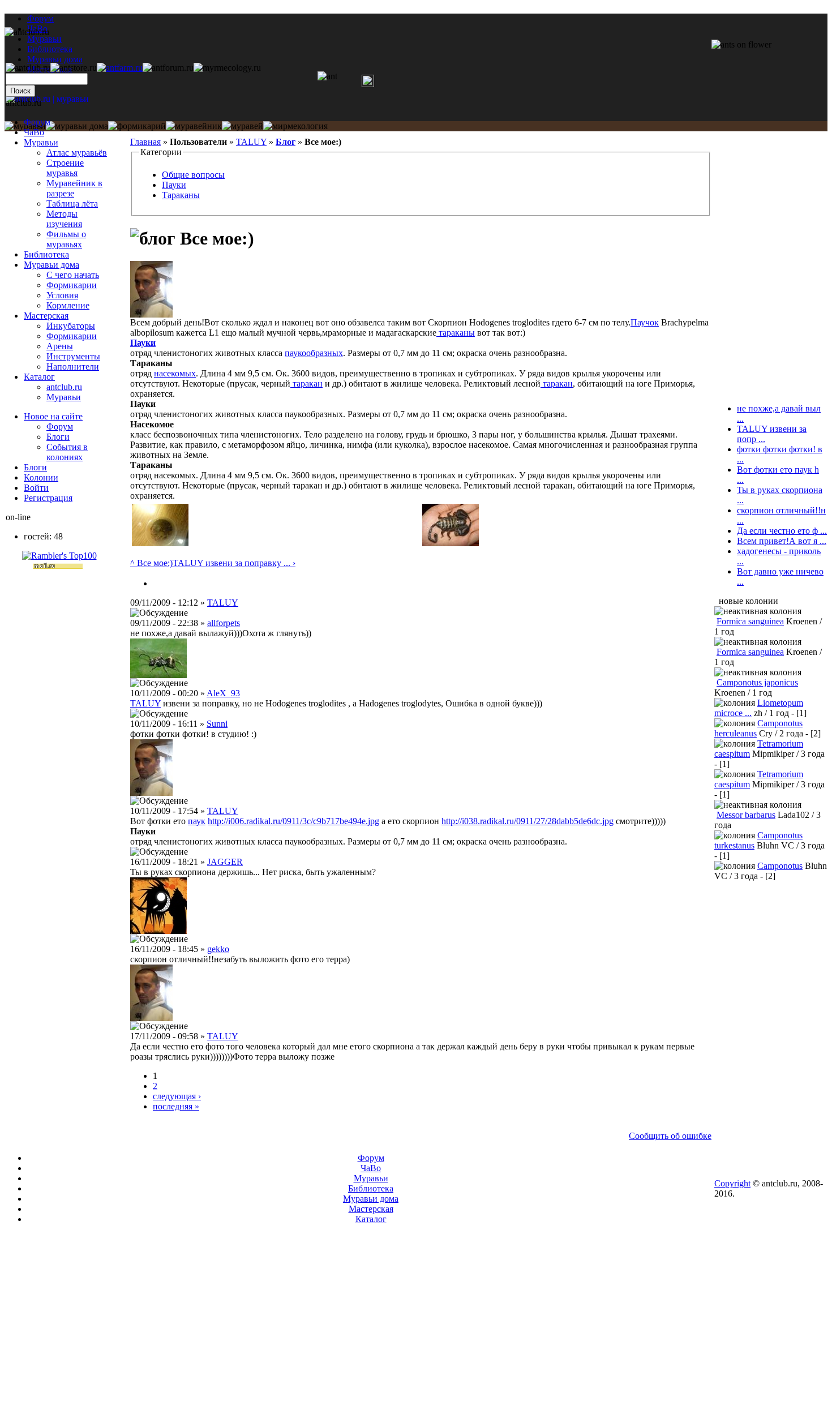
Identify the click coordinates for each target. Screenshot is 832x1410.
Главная (145, 142)
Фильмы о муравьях (66, 239)
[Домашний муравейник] (120, 67)
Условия (62, 295)
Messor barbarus (746, 815)
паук (196, 821)
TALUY (251, 142)
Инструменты (73, 356)
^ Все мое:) (151, 563)
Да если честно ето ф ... (782, 530)
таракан (306, 383)
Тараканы (181, 195)
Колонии (41, 477)
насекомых (175, 373)
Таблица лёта (72, 203)
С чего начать (72, 275)
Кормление (67, 305)
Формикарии (71, 285)
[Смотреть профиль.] (151, 314)
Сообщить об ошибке (670, 1136)
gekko (218, 949)
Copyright (732, 1183)
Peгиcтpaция (48, 498)
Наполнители (72, 366)
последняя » (176, 1106)
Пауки (174, 185)
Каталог (39, 377)
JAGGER (225, 862)
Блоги (58, 437)
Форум (40, 18)
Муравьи (41, 142)
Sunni (217, 723)
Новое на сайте (53, 416)
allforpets (223, 623)
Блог (285, 142)
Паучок (645, 322)
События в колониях (67, 452)
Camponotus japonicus (757, 682)
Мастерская (46, 315)
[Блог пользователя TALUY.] (157, 583)
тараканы (455, 332)
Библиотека (46, 254)
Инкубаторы (70, 326)
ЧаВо (34, 132)
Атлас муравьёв (76, 152)
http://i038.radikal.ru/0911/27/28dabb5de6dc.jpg (527, 821)
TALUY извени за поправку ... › (234, 563)
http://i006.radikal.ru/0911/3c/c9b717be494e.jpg (293, 821)
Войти (36, 487)
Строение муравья (65, 168)
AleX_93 (223, 693)
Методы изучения (64, 219)
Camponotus (780, 866)
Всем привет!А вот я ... (781, 541)
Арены (59, 346)
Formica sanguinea (750, 621)
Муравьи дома (51, 264)
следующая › (177, 1096)
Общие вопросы (193, 174)
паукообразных (314, 353)
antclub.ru (64, 387)
